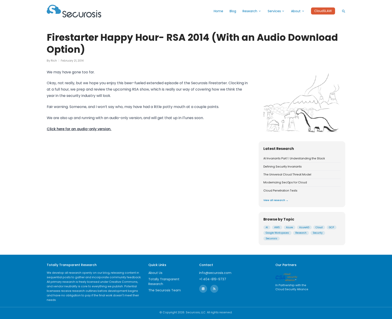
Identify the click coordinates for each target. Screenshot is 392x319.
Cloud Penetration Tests (280, 190)
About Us (155, 273)
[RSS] (214, 289)
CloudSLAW (323, 11)
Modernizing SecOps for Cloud (285, 182)
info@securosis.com (215, 273)
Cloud (319, 227)
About (296, 11)
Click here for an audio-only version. (79, 129)
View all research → (275, 200)
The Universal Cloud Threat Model (287, 174)
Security (318, 233)
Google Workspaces (277, 233)
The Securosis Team (164, 290)
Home (218, 11)
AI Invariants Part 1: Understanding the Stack (294, 158)
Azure (289, 227)
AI (267, 227)
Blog (233, 11)
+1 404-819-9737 (212, 279)
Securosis (271, 238)
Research (250, 11)
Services (274, 11)
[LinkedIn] (203, 289)
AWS (277, 227)
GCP (331, 227)
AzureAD (304, 227)
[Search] (343, 11)
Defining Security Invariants (282, 166)
